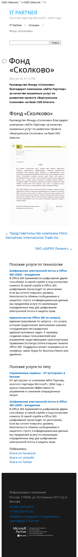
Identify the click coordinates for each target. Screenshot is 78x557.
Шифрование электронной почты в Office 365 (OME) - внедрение (38, 272)
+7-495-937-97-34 (21, 512)
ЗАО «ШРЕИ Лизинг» (51, 248)
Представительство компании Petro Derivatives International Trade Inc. (36, 235)
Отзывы (34, 25)
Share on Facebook (22, 453)
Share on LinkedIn (21, 458)
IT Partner (23, 12)
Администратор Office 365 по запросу (34, 317)
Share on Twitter (20, 462)
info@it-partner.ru (21, 507)
